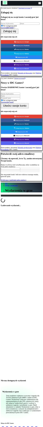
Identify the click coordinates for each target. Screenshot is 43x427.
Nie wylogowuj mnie (10, 26)
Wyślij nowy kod (6, 180)
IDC (6, 183)
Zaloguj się (9, 31)
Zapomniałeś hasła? (7, 28)
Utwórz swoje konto (14, 105)
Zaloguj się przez (22, 41)
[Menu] (5, 3)
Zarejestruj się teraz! (24, 8)
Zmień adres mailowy (19, 180)
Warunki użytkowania (25, 73)
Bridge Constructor (11, 185)
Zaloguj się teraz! (19, 78)
